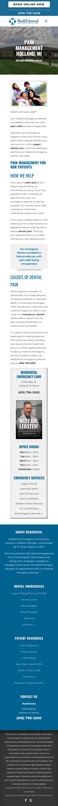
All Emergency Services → (29, 513)
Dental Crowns (29, 599)
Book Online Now (29, 4)
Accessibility (29, 791)
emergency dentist (21, 201)
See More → (29, 624)
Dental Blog (29, 658)
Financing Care (29, 651)
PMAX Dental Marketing (42, 795)
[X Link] (32, 800)
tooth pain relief (26, 112)
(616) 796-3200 (29, 13)
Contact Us (29, 676)
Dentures (29, 618)
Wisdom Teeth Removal (29, 503)
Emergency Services (29, 477)
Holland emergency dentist (30, 118)
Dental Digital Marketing (16, 795)
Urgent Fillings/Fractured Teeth (29, 593)
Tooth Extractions (29, 493)
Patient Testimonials (29, 670)
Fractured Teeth (29, 488)
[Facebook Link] (26, 800)
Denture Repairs (29, 498)
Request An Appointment (29, 683)
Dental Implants (29, 612)
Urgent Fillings (29, 483)
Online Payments (29, 645)
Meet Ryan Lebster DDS (29, 664)
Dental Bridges (29, 605)
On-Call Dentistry (29, 508)
